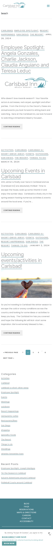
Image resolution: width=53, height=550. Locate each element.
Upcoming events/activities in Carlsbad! (21, 260)
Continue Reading (12, 127)
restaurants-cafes (9, 416)
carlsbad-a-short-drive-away (14, 387)
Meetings (5, 401)
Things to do (38, 157)
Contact (26, 518)
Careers (26, 515)
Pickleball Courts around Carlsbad (16, 482)
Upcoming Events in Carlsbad (23, 173)
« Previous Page (10, 352)
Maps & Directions (26, 512)
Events (30, 154)
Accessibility (26, 521)
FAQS (26, 506)
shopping (5, 430)
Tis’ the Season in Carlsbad (13, 473)
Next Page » (8, 358)
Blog (26, 503)
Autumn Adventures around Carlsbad (18, 477)
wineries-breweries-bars (12, 453)
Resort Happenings (12, 241)
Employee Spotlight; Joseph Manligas (18, 468)
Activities (7, 150)
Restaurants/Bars (9, 420)
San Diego (22, 34)
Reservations (26, 509)
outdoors (41, 154)
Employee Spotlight (26, 30)
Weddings (5, 449)
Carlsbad (7, 30)
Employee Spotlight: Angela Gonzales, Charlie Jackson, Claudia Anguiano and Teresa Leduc (25, 59)
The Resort (37, 34)
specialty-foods (8, 434)
